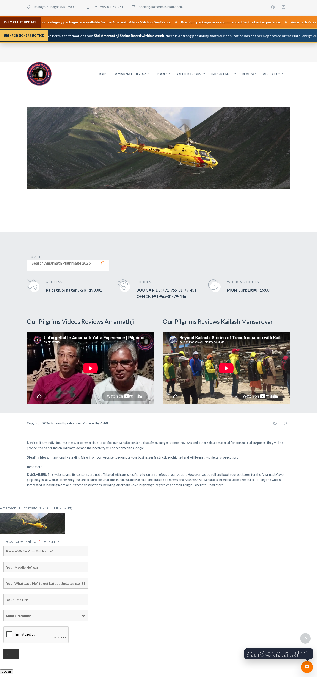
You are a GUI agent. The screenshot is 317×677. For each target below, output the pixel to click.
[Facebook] (272, 7)
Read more (34, 467)
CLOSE (6, 671)
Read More (215, 485)
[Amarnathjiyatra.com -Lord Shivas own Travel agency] (39, 74)
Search (36, 257)
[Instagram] (283, 7)
